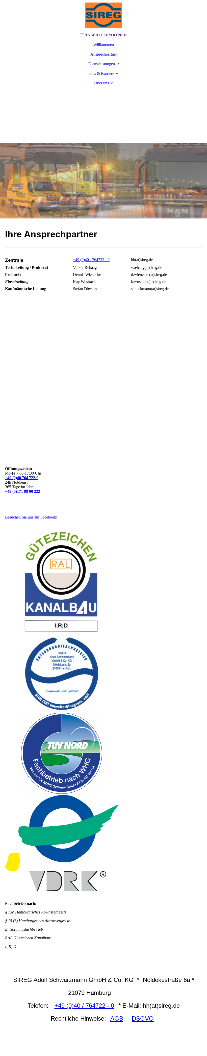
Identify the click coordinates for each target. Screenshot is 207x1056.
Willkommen (103, 44)
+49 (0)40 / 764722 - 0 (84, 1005)
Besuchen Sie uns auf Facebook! (31, 517)
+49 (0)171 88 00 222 (22, 491)
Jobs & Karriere (101, 73)
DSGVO (143, 1018)
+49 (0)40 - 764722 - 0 (91, 259)
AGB (116, 1018)
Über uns (101, 83)
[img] (103, 15)
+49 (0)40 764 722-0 (21, 478)
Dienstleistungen (101, 64)
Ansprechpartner (103, 54)
